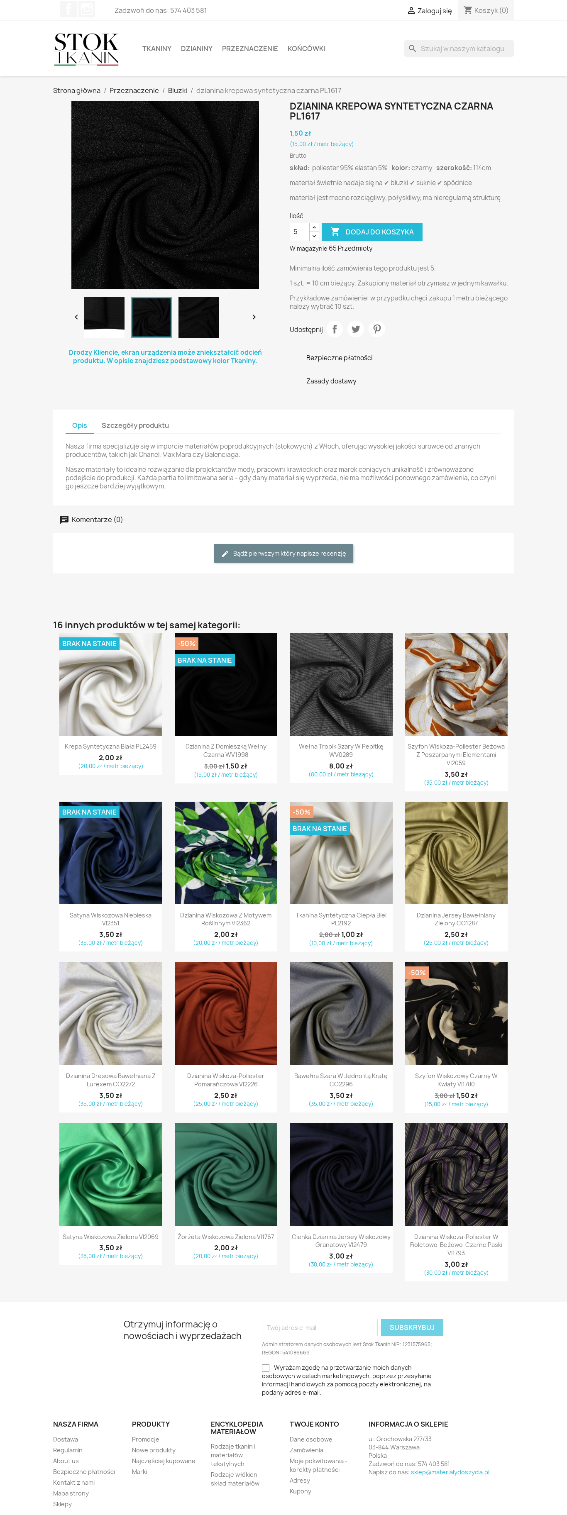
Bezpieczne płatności (84, 1472)
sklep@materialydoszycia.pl (450, 1472)
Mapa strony (71, 1493)
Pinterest (377, 329)
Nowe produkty (154, 1450)
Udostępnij (334, 329)
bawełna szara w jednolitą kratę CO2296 (341, 1080)
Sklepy (62, 1504)
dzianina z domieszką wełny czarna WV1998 (226, 750)
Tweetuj (355, 329)
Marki (139, 1472)
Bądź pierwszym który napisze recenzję (289, 553)
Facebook (68, 9)
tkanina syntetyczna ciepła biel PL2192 (341, 919)
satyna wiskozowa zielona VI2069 (111, 1237)
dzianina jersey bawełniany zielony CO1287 (456, 919)
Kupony (300, 1491)
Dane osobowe (311, 1439)
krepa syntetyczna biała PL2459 (110, 746)
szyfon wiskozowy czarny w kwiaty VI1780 (456, 1080)
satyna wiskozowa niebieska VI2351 (111, 919)
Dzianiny (197, 48)
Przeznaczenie (250, 48)
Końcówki (306, 48)
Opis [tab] (79, 425)
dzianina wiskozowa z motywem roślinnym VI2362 (225, 919)
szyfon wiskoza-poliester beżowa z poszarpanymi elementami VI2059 (456, 754)
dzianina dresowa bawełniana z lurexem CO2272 (111, 1080)
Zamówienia (306, 1450)
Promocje (145, 1439)
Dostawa (65, 1439)
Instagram (86, 9)
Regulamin (68, 1450)
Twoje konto (314, 1424)
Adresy (300, 1480)
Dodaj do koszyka (372, 232)
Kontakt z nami (74, 1482)
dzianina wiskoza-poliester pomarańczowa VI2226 (225, 1080)
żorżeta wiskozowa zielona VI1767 (226, 1237)
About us (66, 1461)
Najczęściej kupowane (164, 1461)
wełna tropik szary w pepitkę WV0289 (341, 750)
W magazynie (308, 248)
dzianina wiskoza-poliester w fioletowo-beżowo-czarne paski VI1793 (456, 1245)
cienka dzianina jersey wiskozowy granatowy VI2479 (341, 1241)
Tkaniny (156, 48)
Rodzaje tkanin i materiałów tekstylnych (233, 1455)
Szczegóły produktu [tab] (135, 425)
